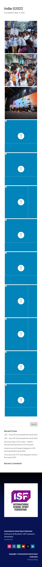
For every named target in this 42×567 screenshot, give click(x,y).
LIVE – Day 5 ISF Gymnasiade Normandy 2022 (20, 438)
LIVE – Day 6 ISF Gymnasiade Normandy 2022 (20, 435)
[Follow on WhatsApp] (19, 546)
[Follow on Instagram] (9, 546)
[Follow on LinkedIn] (33, 546)
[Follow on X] (28, 546)
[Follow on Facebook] (14, 546)
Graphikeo (10, 13)
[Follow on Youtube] (23, 546)
